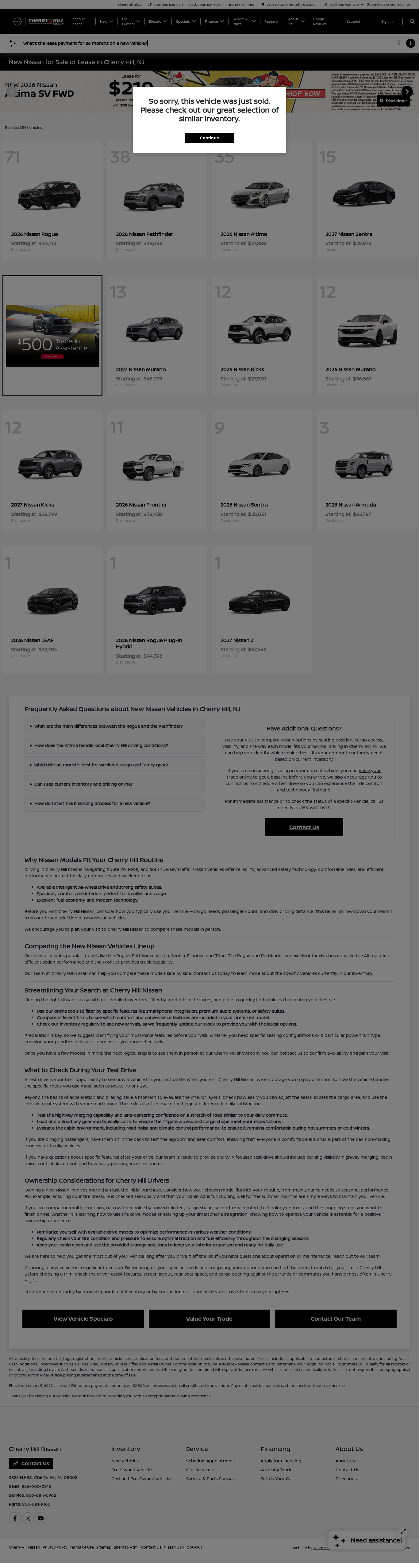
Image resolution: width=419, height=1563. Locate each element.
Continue (209, 138)
